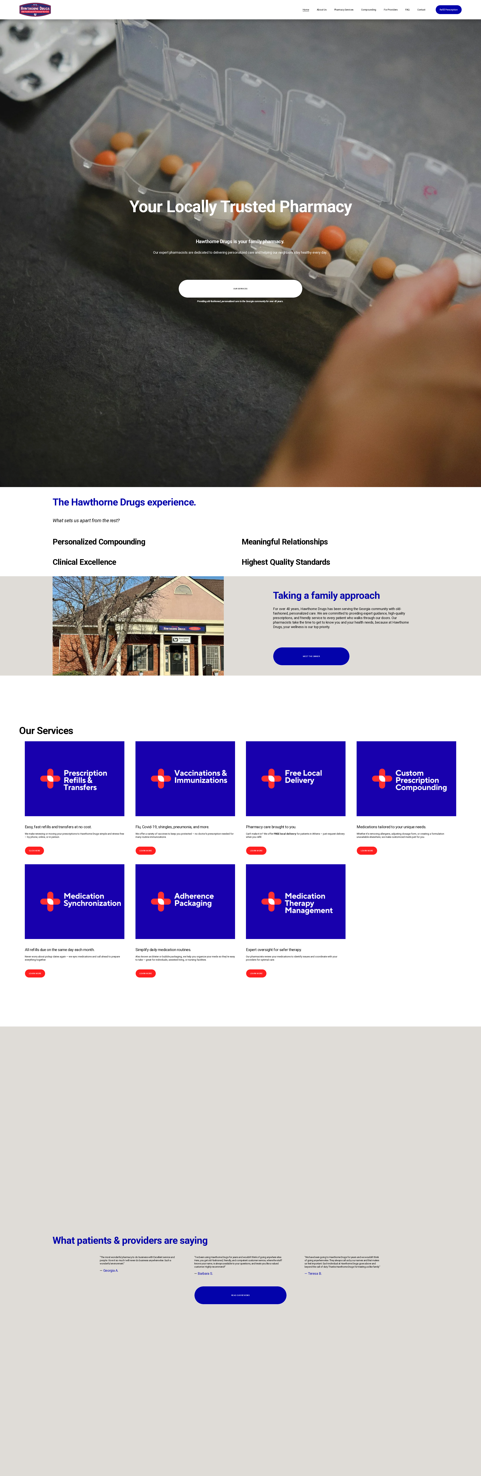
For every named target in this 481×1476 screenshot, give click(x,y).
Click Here (34, 851)
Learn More (145, 851)
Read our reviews (240, 1295)
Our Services (240, 289)
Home (306, 9)
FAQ (407, 9)
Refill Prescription (449, 9)
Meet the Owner (311, 656)
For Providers (391, 9)
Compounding (368, 9)
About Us (322, 9)
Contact (421, 9)
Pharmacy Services (344, 9)
